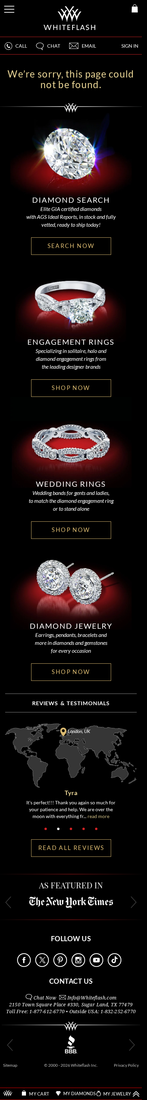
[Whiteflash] (70, 18)
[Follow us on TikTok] (114, 965)
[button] (47, 49)
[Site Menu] (10, 8)
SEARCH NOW (71, 245)
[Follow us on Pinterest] (60, 965)
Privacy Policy (126, 1065)
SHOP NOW (71, 387)
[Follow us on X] (42, 965)
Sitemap (10, 1065)
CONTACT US (71, 981)
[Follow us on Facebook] (24, 965)
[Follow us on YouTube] (96, 965)
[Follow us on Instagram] (78, 965)
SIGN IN (129, 46)
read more (98, 816)
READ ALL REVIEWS (71, 847)
